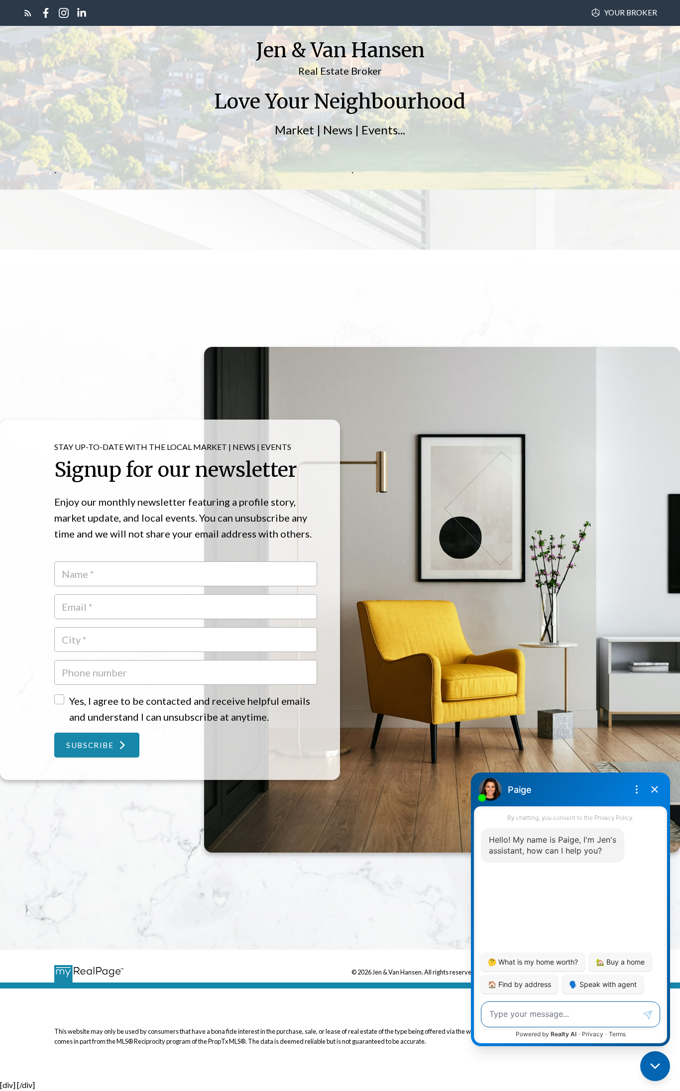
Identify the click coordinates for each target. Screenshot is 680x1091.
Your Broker (630, 12)
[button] (624, 12)
